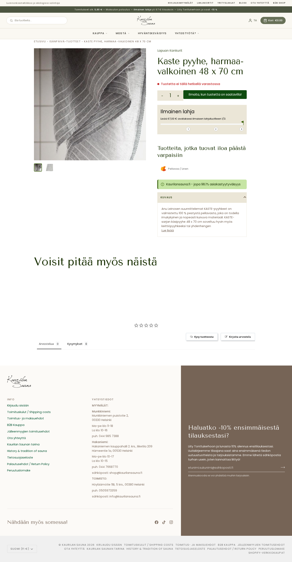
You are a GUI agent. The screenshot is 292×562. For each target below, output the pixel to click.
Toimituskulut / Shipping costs (29, 412)
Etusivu (40, 41)
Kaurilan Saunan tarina (23, 444)
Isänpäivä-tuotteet (65, 41)
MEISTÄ (121, 33)
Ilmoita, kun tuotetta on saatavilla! (215, 94)
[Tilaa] (281, 467)
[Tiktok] (163, 522)
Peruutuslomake (18, 470)
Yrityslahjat (226, 2)
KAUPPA (98, 33)
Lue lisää (167, 230)
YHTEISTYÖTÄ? (185, 33)
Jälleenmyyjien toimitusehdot (28, 431)
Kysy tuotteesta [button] (204, 337)
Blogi (243, 2)
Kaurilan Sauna (74, 545)
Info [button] (11, 399)
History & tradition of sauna (27, 451)
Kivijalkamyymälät (180, 2)
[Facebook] (156, 522)
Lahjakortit (205, 2)
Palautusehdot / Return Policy (28, 464)
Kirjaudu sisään (18, 405)
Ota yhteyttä (260, 2)
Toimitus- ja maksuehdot (25, 418)
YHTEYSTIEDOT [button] (103, 399)
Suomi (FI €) (20, 549)
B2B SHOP (279, 2)
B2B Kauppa (15, 425)
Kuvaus (166, 197)
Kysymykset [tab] (74, 344)
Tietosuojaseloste (20, 457)
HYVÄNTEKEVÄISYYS (152, 33)
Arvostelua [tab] (46, 344)
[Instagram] (171, 522)
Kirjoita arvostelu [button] (240, 337)
